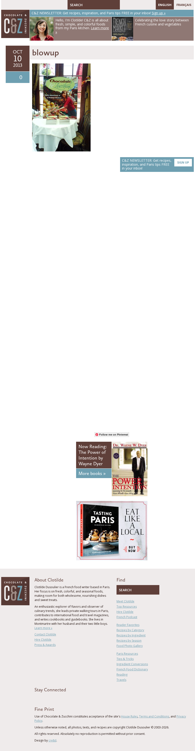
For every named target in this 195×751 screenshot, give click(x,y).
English (164, 5)
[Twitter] (130, 4)
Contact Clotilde (45, 634)
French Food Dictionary (132, 669)
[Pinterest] (137, 4)
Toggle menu (6, 5)
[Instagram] (144, 4)
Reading (122, 675)
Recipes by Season (129, 641)
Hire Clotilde (42, 640)
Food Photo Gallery (130, 646)
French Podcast (127, 617)
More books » (92, 473)
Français (183, 5)
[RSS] (151, 4)
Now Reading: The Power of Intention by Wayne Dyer (92, 455)
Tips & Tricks (125, 659)
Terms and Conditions (154, 716)
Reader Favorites (128, 625)
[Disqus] (113, 242)
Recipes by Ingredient (131, 635)
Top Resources (127, 607)
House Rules (129, 716)
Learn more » (43, 628)
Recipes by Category (130, 630)
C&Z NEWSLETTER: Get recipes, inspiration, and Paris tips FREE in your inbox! (155, 164)
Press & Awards (45, 645)
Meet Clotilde (125, 601)
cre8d (52, 740)
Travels (121, 680)
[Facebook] (123, 4)
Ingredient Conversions (132, 664)
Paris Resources (127, 654)
